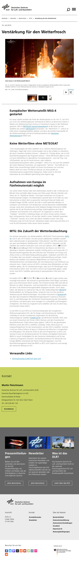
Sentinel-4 (61, 294)
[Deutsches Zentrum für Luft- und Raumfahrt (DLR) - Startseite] (17, 8)
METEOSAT (30, 129)
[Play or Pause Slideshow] (66, 92)
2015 (30, 18)
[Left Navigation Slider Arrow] (8, 64)
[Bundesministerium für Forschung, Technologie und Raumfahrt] (63, 557)
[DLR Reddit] (21, 552)
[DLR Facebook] (6, 552)
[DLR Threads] (17, 552)
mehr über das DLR (62, 483)
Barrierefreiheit (58, 517)
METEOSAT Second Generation (34, 126)
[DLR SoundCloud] (6, 555)
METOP (62, 290)
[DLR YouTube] (24, 552)
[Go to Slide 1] (32, 97)
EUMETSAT (35, 318)
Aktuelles (13, 18)
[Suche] (69, 9)
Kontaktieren (9, 409)
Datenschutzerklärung (61, 520)
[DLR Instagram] (32, 552)
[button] (39, 66)
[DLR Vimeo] (28, 552)
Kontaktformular (35, 517)
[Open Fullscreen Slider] (71, 92)
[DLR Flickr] (35, 552)
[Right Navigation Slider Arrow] (71, 64)
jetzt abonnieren (14, 483)
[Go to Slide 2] (43, 97)
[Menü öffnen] (74, 8)
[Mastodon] (13, 552)
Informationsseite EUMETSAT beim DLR (26, 359)
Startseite (5, 18)
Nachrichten (22, 18)
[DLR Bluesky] (10, 552)
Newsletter (33, 520)
